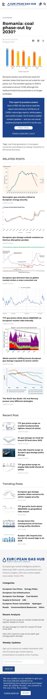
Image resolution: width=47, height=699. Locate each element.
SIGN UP (8, 669)
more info (18, 576)
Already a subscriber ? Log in (23, 133)
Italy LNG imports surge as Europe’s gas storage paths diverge (31, 452)
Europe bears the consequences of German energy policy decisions (30, 523)
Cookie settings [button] (11, 693)
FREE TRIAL (23, 128)
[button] (33, 40)
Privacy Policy (31, 674)
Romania (16, 150)
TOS (21, 674)
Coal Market (7, 18)
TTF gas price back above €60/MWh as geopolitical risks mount (30, 509)
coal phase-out (18, 147)
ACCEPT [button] (25, 693)
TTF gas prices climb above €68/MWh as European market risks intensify (22, 319)
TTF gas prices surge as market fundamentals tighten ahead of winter (29, 426)
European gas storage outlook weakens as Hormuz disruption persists (23, 238)
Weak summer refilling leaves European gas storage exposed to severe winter (22, 359)
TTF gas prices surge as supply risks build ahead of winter (30, 467)
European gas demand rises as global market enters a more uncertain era (21, 279)
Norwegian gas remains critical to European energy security (19, 198)
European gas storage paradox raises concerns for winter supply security (31, 494)
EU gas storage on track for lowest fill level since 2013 (30, 439)
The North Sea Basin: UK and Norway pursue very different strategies (20, 399)
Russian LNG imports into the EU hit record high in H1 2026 (31, 538)
